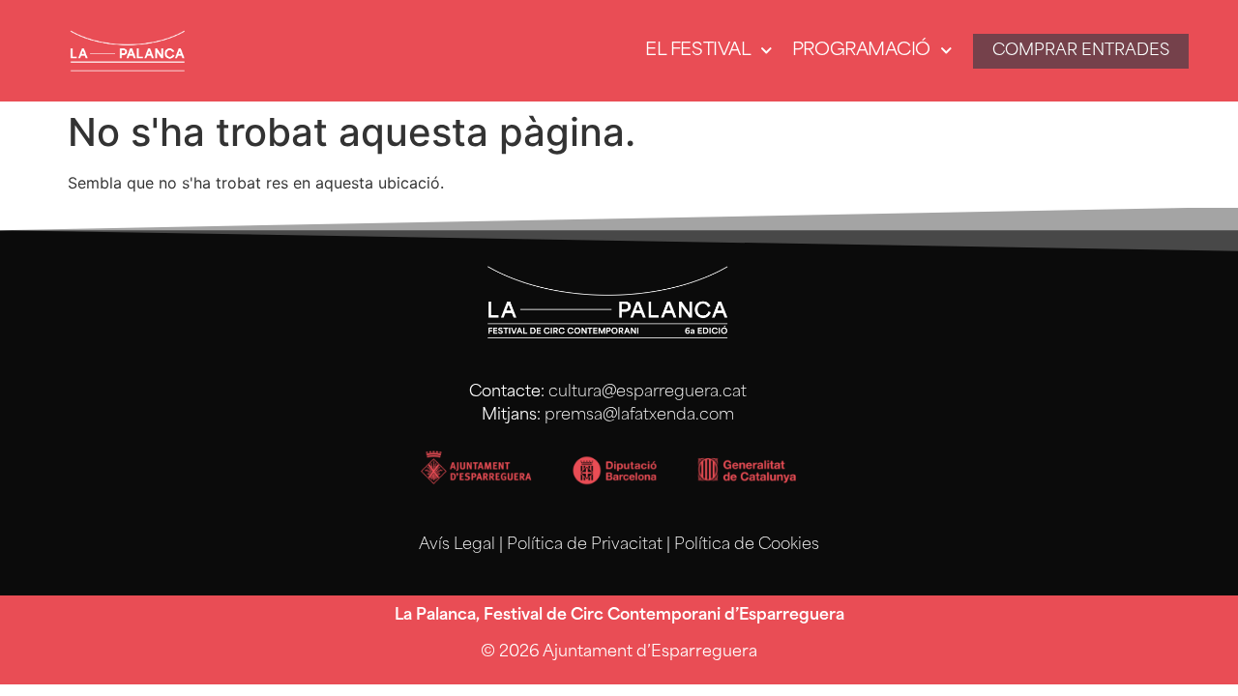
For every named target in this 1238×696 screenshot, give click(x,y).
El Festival (698, 51)
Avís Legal (457, 545)
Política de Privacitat (585, 545)
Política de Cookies (746, 545)
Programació (861, 51)
